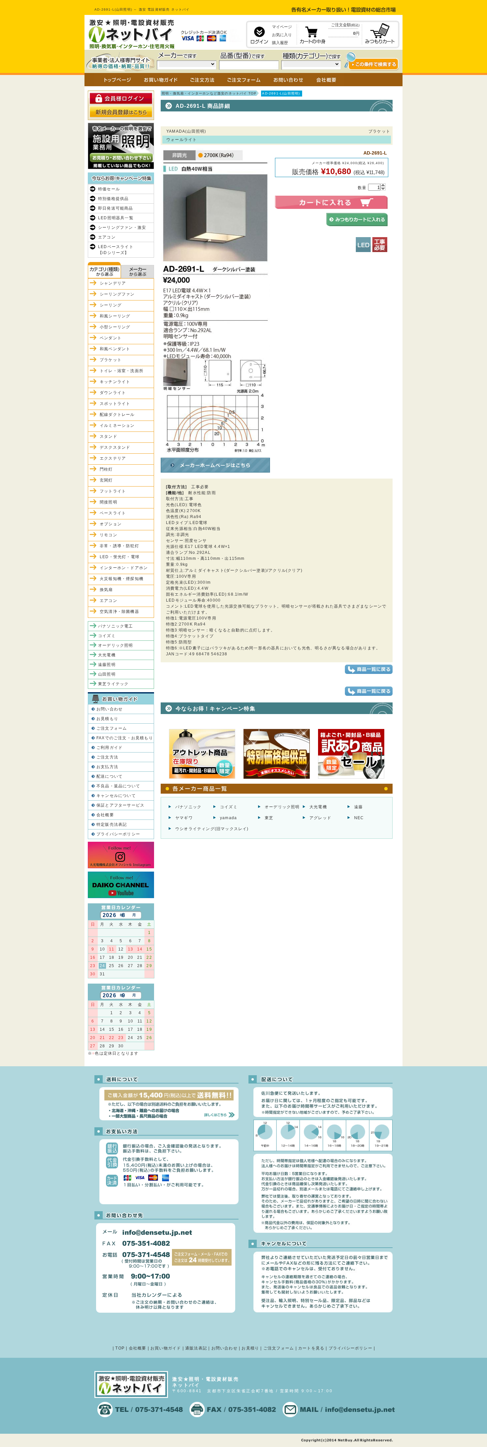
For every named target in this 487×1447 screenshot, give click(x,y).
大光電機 (318, 807)
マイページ (282, 27)
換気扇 (106, 589)
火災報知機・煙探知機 (121, 578)
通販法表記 (196, 1348)
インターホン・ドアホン (124, 567)
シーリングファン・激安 (122, 227)
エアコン (107, 237)
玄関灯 (106, 480)
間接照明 (108, 502)
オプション (111, 524)
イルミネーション (117, 425)
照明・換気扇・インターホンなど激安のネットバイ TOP (209, 93)
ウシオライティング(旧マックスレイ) (212, 828)
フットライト (113, 491)
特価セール (109, 189)
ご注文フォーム (111, 728)
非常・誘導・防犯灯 (119, 546)
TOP (120, 1348)
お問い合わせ (109, 709)
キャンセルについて (116, 795)
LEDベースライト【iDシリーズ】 (116, 249)
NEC (359, 818)
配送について (109, 776)
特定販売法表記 (111, 824)
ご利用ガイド (109, 747)
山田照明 (107, 674)
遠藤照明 (107, 664)
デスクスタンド (115, 447)
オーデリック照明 (282, 807)
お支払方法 (107, 766)
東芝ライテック (113, 684)
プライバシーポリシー (118, 834)
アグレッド (320, 818)
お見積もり (107, 718)
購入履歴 (280, 42)
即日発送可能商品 (115, 208)
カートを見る (311, 1348)
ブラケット (111, 360)
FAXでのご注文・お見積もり (124, 738)
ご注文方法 (107, 757)
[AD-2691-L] (215, 452)
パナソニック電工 (115, 626)
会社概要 (105, 815)
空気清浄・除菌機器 (119, 611)
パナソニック (188, 807)
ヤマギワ (184, 818)
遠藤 (358, 807)
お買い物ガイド (165, 1348)
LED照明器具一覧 (116, 218)
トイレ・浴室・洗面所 (121, 370)
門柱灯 (106, 469)
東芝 (269, 818)
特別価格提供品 (113, 198)
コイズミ (229, 807)
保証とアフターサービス (120, 805)
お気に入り (282, 35)
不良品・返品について (118, 786)
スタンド (108, 436)
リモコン (108, 535)
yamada (228, 818)
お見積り (250, 1348)
